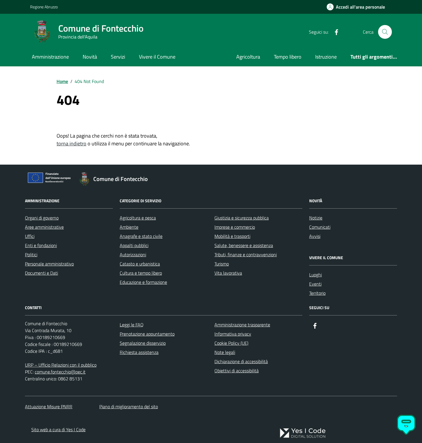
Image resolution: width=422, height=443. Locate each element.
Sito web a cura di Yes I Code (58, 429)
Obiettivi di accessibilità (236, 370)
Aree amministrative (44, 227)
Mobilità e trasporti (232, 236)
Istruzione (326, 57)
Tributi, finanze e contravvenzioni (245, 254)
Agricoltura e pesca (138, 217)
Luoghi (315, 274)
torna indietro (71, 143)
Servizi (118, 57)
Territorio (317, 293)
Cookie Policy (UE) (231, 343)
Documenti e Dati (41, 272)
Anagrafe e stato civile (141, 236)
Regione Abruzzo (44, 7)
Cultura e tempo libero (141, 272)
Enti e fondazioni (41, 245)
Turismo (221, 263)
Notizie (315, 217)
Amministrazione (50, 57)
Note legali (224, 352)
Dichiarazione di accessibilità (241, 361)
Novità (90, 57)
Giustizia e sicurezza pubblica (241, 217)
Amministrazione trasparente (242, 324)
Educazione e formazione (143, 282)
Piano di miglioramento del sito (128, 406)
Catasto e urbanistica (140, 263)
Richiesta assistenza (139, 352)
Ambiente (129, 227)
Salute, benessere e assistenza (243, 245)
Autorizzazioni (133, 254)
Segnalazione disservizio (143, 343)
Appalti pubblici (134, 245)
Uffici (29, 236)
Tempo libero (287, 57)
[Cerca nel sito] (385, 32)
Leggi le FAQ (132, 324)
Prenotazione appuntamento (147, 333)
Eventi (315, 283)
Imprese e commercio (234, 227)
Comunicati (319, 227)
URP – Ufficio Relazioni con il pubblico (60, 364)
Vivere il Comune (157, 57)
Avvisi (314, 236)
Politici (31, 254)
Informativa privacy (232, 333)
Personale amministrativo (49, 263)
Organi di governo (42, 217)
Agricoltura (248, 57)
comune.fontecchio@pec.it (60, 371)
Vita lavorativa (228, 272)
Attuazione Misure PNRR (48, 406)
